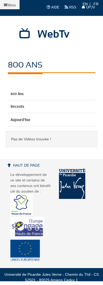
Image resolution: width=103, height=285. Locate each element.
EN (85, 4)
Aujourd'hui (20, 120)
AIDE (54, 7)
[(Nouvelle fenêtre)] (72, 183)
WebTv (53, 34)
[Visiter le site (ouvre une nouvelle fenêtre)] (23, 214)
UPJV (90, 7)
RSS (72, 7)
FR (96, 4)
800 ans (17, 94)
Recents (17, 106)
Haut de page (26, 165)
